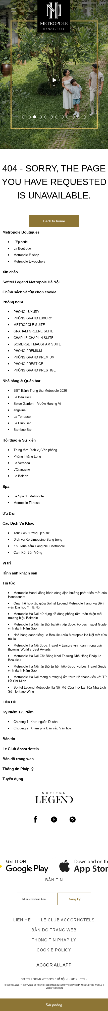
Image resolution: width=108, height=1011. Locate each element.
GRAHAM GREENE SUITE (33, 331)
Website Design (54, 988)
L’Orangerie (22, 469)
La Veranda (22, 463)
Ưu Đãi (9, 513)
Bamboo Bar (23, 430)
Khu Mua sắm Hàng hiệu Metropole (39, 546)
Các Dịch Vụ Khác (18, 523)
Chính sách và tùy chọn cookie (29, 292)
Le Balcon (21, 476)
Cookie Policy (54, 950)
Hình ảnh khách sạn (20, 573)
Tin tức (9, 583)
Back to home (54, 221)
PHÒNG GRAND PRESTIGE (35, 370)
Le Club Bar (22, 423)
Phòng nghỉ (13, 302)
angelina (20, 410)
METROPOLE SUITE (29, 325)
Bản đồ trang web (18, 759)
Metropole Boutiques (21, 232)
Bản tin (9, 739)
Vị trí (7, 563)
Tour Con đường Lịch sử (31, 533)
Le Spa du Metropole (29, 496)
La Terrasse (22, 417)
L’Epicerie (21, 242)
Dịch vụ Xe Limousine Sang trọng (38, 539)
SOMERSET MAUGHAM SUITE (37, 344)
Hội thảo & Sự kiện (19, 440)
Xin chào (10, 272)
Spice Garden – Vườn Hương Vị (37, 404)
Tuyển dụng (13, 779)
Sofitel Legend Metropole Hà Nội (31, 282)
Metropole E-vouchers (29, 261)
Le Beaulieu (22, 397)
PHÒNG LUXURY (26, 312)
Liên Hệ (9, 702)
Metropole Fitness (27, 503)
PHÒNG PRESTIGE (28, 364)
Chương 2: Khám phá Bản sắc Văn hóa (42, 728)
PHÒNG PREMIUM (28, 351)
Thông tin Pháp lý (18, 769)
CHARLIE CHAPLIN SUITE (33, 338)
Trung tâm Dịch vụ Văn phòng (35, 450)
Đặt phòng (54, 1005)
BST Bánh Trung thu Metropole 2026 (40, 390)
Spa (6, 486)
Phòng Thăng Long (27, 456)
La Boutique (22, 248)
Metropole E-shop (26, 255)
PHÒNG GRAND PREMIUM (34, 357)
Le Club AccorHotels (21, 749)
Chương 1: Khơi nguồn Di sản (36, 722)
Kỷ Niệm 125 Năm (18, 712)
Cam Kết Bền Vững (28, 552)
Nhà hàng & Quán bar (21, 381)
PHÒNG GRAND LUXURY (33, 318)
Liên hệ (22, 920)
